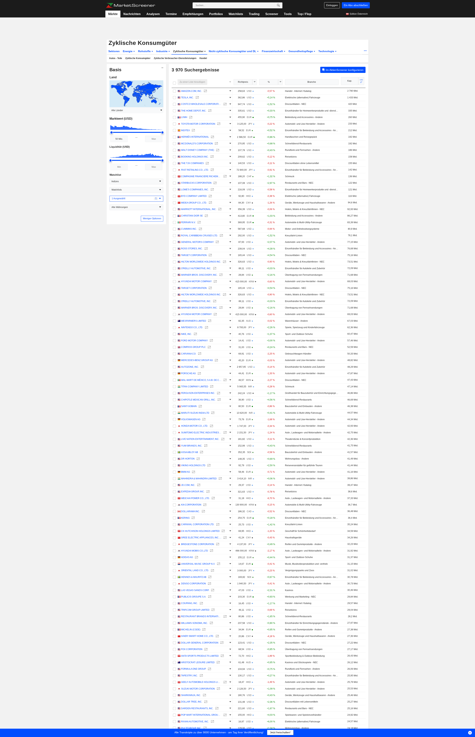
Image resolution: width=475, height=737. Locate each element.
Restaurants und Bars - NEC (299, 183)
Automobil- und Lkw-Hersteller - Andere (305, 124)
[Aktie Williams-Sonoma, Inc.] (211, 623)
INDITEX (185, 130)
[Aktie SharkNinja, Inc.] (204, 695)
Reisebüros (291, 156)
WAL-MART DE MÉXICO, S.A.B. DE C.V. (201, 380)
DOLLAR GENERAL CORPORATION (199, 642)
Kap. (349, 81)
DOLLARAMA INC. (190, 511)
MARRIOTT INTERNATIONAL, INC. (198, 209)
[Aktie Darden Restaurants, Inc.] (216, 708)
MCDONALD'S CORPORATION (197, 143)
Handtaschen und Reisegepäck (301, 137)
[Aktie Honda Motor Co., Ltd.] (211, 426)
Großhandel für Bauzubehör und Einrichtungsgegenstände (312, 393)
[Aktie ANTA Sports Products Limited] (222, 656)
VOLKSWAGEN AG (190, 419)
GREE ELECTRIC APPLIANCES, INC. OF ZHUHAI (201, 537)
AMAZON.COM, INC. (191, 91)
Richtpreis (243, 82)
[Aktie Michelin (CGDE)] (203, 630)
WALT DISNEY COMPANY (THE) (197, 150)
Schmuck (289, 176)
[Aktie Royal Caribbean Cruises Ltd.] (221, 236)
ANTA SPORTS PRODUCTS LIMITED (200, 656)
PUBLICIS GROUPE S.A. (193, 596)
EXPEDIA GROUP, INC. (192, 491)
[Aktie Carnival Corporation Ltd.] (217, 524)
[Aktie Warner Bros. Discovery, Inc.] (220, 275)
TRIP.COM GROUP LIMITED (195, 610)
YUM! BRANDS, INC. (191, 445)
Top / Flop (304, 14)
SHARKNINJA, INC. (191, 695)
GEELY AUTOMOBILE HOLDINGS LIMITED (201, 682)
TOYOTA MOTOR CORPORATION (198, 124)
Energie (128, 51)
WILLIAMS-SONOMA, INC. (194, 623)
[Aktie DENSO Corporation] (209, 584)
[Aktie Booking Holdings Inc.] (212, 157)
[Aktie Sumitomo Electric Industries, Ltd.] (225, 433)
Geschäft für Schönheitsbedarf (300, 531)
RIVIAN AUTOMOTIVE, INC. (195, 721)
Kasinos (289, 590)
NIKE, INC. (186, 334)
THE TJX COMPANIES (192, 163)
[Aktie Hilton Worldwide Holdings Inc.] (224, 262)
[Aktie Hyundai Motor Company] (215, 281)
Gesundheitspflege (301, 51)
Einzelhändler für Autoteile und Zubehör (305, 268)
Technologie (326, 51)
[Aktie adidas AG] (196, 557)
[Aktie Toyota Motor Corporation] (218, 124)
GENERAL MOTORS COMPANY (197, 242)
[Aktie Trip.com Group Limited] (212, 610)
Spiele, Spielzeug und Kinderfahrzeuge (305, 327)
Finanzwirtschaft (273, 51)
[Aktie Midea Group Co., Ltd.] (210, 203)
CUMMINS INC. (189, 229)
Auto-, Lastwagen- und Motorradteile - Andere (308, 432)
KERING (185, 518)
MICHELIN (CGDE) (190, 629)
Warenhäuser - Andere (296, 321)
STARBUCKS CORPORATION (196, 183)
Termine (171, 14)
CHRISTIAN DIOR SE (192, 215)
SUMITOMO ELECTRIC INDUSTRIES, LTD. (201, 432)
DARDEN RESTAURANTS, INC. (197, 708)
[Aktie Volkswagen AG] (203, 419)
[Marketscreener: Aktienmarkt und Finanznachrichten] (130, 5)
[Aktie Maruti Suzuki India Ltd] (212, 413)
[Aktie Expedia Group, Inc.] (207, 492)
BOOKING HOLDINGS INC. (195, 156)
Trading (254, 14)
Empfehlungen (193, 14)
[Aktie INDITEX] (193, 130)
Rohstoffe (144, 51)
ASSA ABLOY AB (189, 452)
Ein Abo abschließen (356, 5)
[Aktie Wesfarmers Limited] (209, 321)
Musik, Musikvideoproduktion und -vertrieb (306, 564)
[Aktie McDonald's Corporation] (216, 144)
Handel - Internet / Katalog (298, 91)
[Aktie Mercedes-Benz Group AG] (216, 360)
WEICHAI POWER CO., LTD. (195, 498)
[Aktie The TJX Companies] (207, 163)
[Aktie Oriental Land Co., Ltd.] (212, 570)
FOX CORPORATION (191, 649)
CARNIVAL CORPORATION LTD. (197, 524)
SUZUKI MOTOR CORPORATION (198, 688)
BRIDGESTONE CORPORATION (197, 544)
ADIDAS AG (187, 557)
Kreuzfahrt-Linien (293, 235)
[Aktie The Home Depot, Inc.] (209, 111)
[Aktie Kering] (193, 518)
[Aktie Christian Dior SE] (206, 216)
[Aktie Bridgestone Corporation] (217, 544)
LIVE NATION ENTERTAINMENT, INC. (200, 439)
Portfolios (216, 14)
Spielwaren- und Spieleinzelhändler (303, 715)
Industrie (162, 51)
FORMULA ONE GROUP (193, 669)
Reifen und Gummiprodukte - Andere (303, 544)
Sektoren (114, 51)
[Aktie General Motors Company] (217, 242)
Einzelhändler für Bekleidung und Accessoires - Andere (312, 130)
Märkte (113, 14)
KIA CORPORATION (191, 504)
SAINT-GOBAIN (189, 406)
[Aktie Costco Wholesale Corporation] (225, 104)
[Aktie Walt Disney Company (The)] (217, 150)
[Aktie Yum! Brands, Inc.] (205, 446)
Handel (203, 58)
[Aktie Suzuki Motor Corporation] (218, 689)
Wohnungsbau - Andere (297, 458)
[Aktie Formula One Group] (209, 669)
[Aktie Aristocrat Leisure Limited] (218, 662)
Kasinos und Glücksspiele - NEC (301, 662)
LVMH (184, 117)
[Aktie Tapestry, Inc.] (201, 676)
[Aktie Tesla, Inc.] (197, 98)
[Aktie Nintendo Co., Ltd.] (206, 327)
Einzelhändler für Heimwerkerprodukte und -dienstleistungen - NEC (312, 110)
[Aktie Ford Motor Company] (211, 341)
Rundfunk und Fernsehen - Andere (302, 150)
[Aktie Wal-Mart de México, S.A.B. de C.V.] (225, 380)
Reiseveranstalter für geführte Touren (303, 465)
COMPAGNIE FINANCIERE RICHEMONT (201, 176)
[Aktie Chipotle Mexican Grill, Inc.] (219, 400)
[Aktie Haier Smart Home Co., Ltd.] (217, 636)
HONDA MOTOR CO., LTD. (194, 426)
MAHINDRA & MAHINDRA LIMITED (199, 478)
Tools (288, 14)
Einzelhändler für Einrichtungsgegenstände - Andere (311, 623)
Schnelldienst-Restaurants (298, 143)
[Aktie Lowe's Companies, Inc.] (212, 190)
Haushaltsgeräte (293, 537)
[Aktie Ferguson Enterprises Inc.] (218, 393)
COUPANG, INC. (189, 603)
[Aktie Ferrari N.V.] (199, 222)
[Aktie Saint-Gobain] (200, 406)
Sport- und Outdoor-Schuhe (299, 334)
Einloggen (332, 5)
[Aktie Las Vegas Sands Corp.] (212, 590)
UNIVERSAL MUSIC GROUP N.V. (198, 564)
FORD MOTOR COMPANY (194, 340)
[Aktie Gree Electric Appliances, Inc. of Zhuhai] (225, 538)
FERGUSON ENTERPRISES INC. (198, 393)
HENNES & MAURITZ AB (193, 577)
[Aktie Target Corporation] (210, 255)
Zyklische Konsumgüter (188, 51)
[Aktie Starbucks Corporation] (215, 183)
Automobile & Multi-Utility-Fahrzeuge (303, 222)
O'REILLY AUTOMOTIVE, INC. (196, 268)
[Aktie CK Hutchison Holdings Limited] (223, 531)
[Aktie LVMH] (190, 117)
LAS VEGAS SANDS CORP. (195, 590)
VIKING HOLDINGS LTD (193, 465)
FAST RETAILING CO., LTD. (195, 170)
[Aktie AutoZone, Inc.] (202, 367)
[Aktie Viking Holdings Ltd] (208, 465)
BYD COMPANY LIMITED (194, 196)
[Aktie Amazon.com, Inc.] (205, 91)
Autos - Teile (115, 58)
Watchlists (236, 14)
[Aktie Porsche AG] (199, 373)
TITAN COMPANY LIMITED (194, 386)
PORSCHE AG (188, 373)
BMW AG (185, 472)
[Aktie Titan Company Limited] (211, 387)
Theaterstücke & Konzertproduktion (302, 439)
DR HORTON (188, 458)
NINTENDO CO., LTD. (192, 327)
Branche (311, 82)
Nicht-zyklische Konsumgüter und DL (233, 51)
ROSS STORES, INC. (192, 248)
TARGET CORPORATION (194, 255)
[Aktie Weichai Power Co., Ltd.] (213, 498)
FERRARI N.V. (188, 222)
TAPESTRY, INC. (189, 675)
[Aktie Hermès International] (212, 137)
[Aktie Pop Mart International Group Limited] (225, 715)
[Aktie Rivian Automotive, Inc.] (212, 722)
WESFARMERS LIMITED (193, 321)
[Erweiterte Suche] (278, 5)
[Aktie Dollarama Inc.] (203, 511)
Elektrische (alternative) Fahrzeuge (302, 97)
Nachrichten (132, 14)
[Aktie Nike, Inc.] (195, 334)
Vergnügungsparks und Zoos (299, 570)
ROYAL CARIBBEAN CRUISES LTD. (199, 235)
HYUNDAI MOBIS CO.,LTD (194, 550)
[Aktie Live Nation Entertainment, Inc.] (222, 439)
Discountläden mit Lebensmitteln (301, 701)
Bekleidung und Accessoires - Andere (304, 117)
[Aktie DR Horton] (198, 459)
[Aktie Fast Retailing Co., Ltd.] (212, 170)
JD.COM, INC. (188, 485)
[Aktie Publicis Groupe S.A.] (209, 597)
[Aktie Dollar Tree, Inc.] (205, 702)
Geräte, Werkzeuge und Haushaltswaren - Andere (310, 202)
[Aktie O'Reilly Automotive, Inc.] (214, 268)
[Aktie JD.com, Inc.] (198, 485)
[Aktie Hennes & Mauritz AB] (209, 577)
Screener (271, 14)
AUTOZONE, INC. (190, 367)
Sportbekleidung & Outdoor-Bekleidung (305, 656)
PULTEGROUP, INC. (191, 728)
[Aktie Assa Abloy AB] (201, 452)
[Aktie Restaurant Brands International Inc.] (225, 616)
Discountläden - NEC (295, 104)
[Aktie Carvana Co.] (199, 354)
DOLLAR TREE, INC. (191, 701)
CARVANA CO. (188, 353)
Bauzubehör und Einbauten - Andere (303, 406)
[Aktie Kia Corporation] (204, 505)
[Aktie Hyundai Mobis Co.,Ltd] (211, 551)
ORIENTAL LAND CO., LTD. (195, 570)
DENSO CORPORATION (193, 583)
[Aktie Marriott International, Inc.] (219, 209)
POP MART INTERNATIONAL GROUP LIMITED (201, 715)
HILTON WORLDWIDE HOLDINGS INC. (201, 261)
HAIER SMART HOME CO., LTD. (197, 636)
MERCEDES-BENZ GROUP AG (197, 360)
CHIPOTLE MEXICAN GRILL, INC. (198, 399)
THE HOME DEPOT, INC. (193, 110)
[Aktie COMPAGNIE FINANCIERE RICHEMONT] (225, 176)
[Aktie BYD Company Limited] (210, 196)
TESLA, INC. (187, 97)
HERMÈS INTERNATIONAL (195, 137)
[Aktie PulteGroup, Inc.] (205, 728)
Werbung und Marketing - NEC (300, 596)
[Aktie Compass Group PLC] (209, 347)
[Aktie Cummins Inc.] (200, 229)
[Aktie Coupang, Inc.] (201, 603)
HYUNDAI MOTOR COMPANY (196, 281)
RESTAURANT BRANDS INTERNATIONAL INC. (201, 616)
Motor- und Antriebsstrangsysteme (302, 229)
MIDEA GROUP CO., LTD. (194, 202)
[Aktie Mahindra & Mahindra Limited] (220, 479)
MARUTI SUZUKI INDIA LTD (195, 413)
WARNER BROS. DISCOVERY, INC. (199, 275)
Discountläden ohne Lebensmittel (302, 163)
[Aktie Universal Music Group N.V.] (218, 564)
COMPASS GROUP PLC (193, 347)
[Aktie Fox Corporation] (205, 649)
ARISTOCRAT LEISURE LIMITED (198, 662)
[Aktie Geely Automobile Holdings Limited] (225, 682)
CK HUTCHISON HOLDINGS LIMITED (200, 531)
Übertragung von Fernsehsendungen (303, 275)
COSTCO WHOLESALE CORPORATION (201, 104)
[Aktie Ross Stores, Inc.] (206, 249)
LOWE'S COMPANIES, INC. (195, 189)
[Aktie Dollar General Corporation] (221, 643)
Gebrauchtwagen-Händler (298, 353)
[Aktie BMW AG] (193, 472)
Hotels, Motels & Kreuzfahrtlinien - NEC (305, 209)
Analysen (153, 14)
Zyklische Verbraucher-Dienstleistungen (175, 58)
